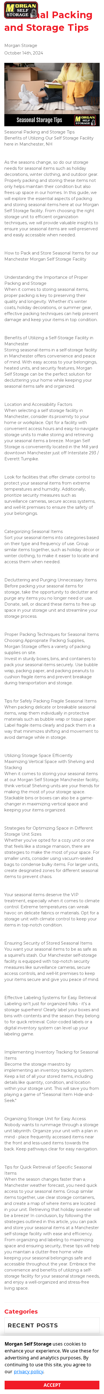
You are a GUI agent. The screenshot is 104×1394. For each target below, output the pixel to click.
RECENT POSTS (33, 1325)
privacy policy (28, 1371)
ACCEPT (52, 1385)
